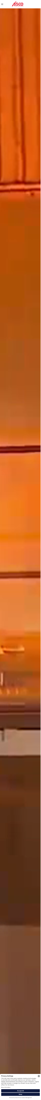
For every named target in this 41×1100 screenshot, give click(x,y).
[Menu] (2, 4)
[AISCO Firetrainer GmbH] (17, 4)
